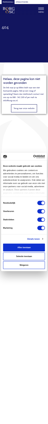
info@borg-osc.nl (10, 100)
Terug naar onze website (24, 108)
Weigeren (24, 265)
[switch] (41, 211)
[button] (41, 10)
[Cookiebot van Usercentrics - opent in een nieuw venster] (34, 156)
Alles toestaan (24, 247)
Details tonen (33, 239)
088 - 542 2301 (18, 97)
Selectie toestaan (24, 256)
